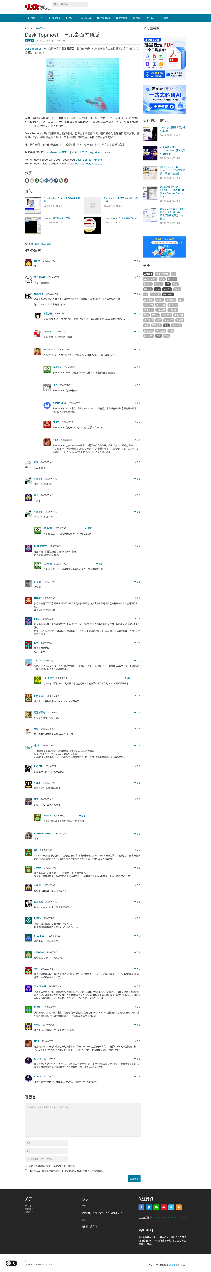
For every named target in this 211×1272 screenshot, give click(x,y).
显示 (37, 243)
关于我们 (29, 1206)
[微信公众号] (156, 1207)
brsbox (106, 152)
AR (173, 273)
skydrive (94, 152)
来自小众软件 (79, 152)
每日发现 (148, 320)
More (165, 17)
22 (120, 206)
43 (120, 222)
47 (67, 40)
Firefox (147, 284)
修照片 (159, 299)
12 (61, 222)
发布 (84, 1206)
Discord (182, 1217)
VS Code (155, 294)
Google (158, 284)
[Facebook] (141, 1207)
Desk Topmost (33, 48)
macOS (88, 17)
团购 (181, 299)
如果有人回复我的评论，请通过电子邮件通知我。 (52, 1165)
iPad (175, 284)
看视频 (180, 320)
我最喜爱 (160, 310)
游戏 (158, 320)
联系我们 (29, 1209)
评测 (171, 330)
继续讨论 (29, 1212)
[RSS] (179, 1207)
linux (157, 289)
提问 (84, 1219)
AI (42, 17)
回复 (138, 261)
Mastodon (161, 1217)
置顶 (49, 243)
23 (60, 206)
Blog (162, 279)
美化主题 (160, 330)
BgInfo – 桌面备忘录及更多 (57, 218)
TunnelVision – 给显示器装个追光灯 (121, 218)
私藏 (146, 325)
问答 (158, 335)
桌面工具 (29, 40)
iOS (70, 17)
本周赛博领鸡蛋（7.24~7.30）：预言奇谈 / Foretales (172, 150)
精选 (151, 17)
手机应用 (173, 310)
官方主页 (64, 152)
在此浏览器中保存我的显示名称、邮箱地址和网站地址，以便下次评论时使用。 (66, 1170)
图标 (30, 243)
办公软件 (171, 299)
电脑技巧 (168, 320)
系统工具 (176, 325)
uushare (52, 152)
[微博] (164, 1207)
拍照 (146, 315)
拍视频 (155, 315)
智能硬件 (166, 315)
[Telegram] (149, 1207)
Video (177, 289)
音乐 (166, 335)
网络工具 (148, 330)
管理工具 (156, 325)
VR (145, 294)
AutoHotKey (150, 279)
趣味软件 (148, 335)
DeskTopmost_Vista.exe (87, 163)
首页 (32, 17)
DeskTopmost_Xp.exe (89, 159)
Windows (105, 17)
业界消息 (148, 299)
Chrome (123, 17)
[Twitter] (171, 1207)
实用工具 (148, 310)
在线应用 (148, 304)
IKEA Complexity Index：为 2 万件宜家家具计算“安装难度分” (172, 170)
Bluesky (172, 1217)
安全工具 (173, 304)
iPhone (147, 289)
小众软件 (29, 1264)
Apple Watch (162, 273)
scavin (57, 40)
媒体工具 (160, 304)
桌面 (43, 243)
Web (138, 17)
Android (55, 17)
